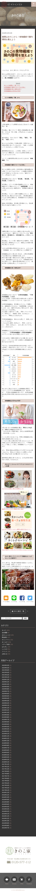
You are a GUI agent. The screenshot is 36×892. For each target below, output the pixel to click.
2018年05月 (6, 752)
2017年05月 (6, 780)
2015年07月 (6, 828)
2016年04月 (6, 806)
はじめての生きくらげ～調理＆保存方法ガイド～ (17, 529)
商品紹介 (6, 637)
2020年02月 (6, 703)
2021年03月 (6, 672)
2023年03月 (6, 665)
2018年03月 (6, 757)
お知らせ (6, 654)
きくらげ (6, 642)
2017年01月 (6, 790)
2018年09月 (6, 743)
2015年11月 (6, 818)
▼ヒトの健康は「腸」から (12, 85)
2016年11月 (6, 795)
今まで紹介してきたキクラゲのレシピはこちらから (17, 550)
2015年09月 (6, 823)
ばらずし (6, 647)
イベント (6, 651)
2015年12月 (6, 816)
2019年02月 (6, 731)
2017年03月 (6, 785)
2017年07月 (6, 776)
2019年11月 (6, 710)
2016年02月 (6, 811)
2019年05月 (6, 724)
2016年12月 (6, 792)
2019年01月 (6, 733)
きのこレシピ (8, 635)
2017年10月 (6, 769)
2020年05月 (6, 696)
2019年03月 (6, 729)
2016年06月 (6, 804)
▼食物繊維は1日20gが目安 (12, 91)
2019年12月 (6, 708)
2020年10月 (6, 684)
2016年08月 (6, 802)
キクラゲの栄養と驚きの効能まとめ (13, 488)
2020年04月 (6, 698)
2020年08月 (6, 689)
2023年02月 (6, 667)
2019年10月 (6, 712)
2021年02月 (6, 675)
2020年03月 (6, 700)
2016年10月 (6, 797)
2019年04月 (6, 726)
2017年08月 (6, 773)
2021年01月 (6, 677)
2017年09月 (6, 771)
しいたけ (6, 649)
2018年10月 (6, 740)
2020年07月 (6, 691)
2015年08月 (6, 825)
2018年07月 (6, 748)
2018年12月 (6, 736)
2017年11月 (6, 766)
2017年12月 (6, 764)
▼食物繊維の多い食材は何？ (12, 89)
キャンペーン (7, 639)
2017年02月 (6, 788)
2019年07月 (6, 719)
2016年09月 (6, 799)
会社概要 (5, 632)
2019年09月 (6, 715)
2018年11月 (6, 738)
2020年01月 (6, 705)
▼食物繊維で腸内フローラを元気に (14, 87)
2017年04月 (6, 783)
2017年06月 (6, 778)
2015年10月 (6, 820)
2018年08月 (6, 745)
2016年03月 (6, 809)
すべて (6, 630)
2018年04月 (6, 755)
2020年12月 (6, 679)
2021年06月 (6, 670)
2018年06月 (6, 750)
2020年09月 (6, 686)
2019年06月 (6, 722)
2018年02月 (6, 759)
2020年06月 (6, 693)
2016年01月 (6, 813)
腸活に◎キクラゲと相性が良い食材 (13, 509)
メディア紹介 (7, 644)
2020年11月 (6, 682)
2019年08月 (6, 717)
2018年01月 (6, 762)
